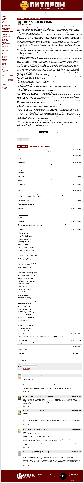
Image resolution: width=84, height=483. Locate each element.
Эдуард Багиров (17, 12)
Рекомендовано (6, 36)
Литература (5, 37)
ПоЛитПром (5, 40)
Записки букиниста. (39, 396)
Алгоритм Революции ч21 (34, 429)
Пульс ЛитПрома (6, 25)
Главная (40, 474)
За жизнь (4, 47)
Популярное (5, 26)
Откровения (41, 478)
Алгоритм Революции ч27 (34, 375)
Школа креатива (6, 43)
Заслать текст (61, 12)
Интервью (53, 12)
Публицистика (45, 12)
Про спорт (4, 53)
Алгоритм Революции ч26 (34, 410)
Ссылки (4, 88)
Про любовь (5, 49)
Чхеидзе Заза (27, 452)
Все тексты (25, 12)
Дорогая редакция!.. (7, 28)
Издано (3, 19)
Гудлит (3, 21)
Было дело (4, 59)
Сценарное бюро (52, 476)
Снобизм (4, 54)
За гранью (4, 52)
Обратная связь (6, 87)
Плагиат (4, 64)
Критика (4, 61)
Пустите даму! (5, 44)
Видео (3, 67)
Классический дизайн (7, 31)
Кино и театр (5, 66)
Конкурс (4, 42)
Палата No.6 (5, 56)
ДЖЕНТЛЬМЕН (36, 452)
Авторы (38, 12)
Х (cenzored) (5, 70)
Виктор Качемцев (28, 396)
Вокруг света (5, 50)
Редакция (32, 12)
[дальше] (26, 391)
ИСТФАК (4, 57)
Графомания (5, 69)
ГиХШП (3, 71)
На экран (4, 22)
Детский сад (5, 46)
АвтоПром (4, 60)
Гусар (25, 375)
